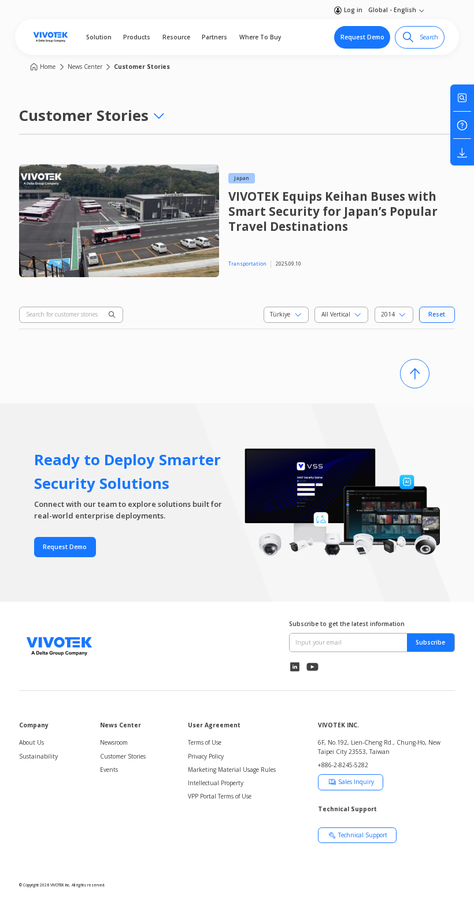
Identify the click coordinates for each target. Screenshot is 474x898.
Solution (99, 37)
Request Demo (362, 37)
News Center (85, 66)
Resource (176, 37)
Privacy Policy (206, 756)
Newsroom (114, 742)
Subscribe (430, 642)
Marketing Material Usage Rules (232, 769)
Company (34, 725)
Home (47, 66)
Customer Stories (142, 66)
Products (136, 37)
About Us (31, 742)
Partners (214, 37)
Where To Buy (260, 37)
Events (109, 769)
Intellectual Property (215, 783)
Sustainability (38, 756)
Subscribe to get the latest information (347, 624)
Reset (436, 314)
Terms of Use (204, 742)
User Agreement (214, 725)
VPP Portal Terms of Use (219, 796)
